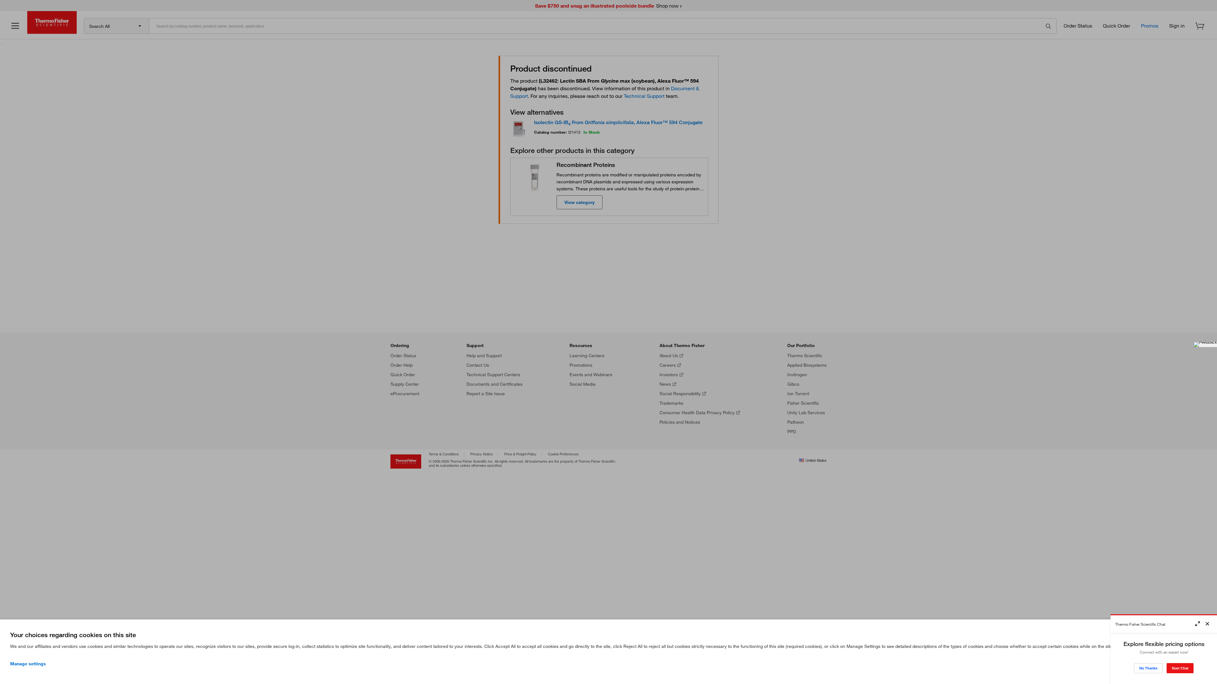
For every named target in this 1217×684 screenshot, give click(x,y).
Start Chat (1180, 668)
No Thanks (1148, 668)
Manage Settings (28, 664)
